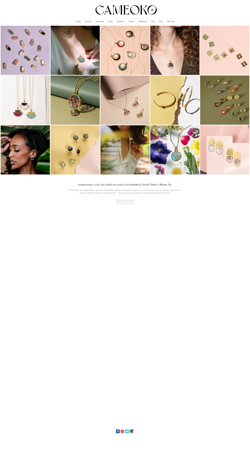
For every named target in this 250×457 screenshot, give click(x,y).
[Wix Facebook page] (118, 431)
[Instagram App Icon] (131, 431)
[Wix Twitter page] (127, 431)
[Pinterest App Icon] (122, 431)
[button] (186, 12)
